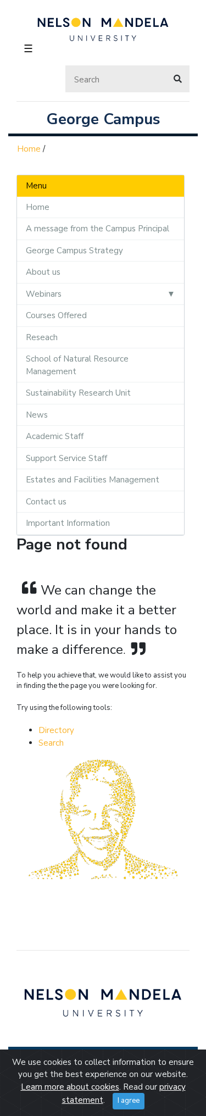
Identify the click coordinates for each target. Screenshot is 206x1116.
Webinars (44, 293)
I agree (129, 1101)
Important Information (68, 523)
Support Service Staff (66, 458)
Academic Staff (54, 436)
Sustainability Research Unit (78, 392)
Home (29, 148)
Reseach (42, 337)
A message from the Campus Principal (97, 228)
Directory (56, 730)
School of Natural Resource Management (77, 365)
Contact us (46, 501)
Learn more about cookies (70, 1086)
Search (51, 742)
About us (43, 271)
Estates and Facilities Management (92, 479)
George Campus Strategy (74, 250)
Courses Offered (56, 315)
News (37, 414)
